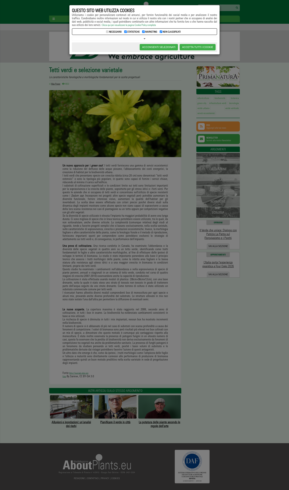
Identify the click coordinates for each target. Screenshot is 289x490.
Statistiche (133, 31)
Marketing (151, 31)
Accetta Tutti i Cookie (197, 47)
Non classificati (172, 31)
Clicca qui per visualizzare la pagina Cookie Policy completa (129, 25)
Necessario (115, 31)
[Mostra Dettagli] (144, 39)
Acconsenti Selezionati (158, 47)
